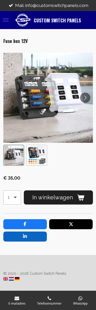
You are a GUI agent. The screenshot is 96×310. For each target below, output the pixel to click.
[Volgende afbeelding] (85, 98)
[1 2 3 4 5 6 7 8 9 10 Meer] (12, 197)
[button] (13, 155)
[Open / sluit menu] (5, 20)
